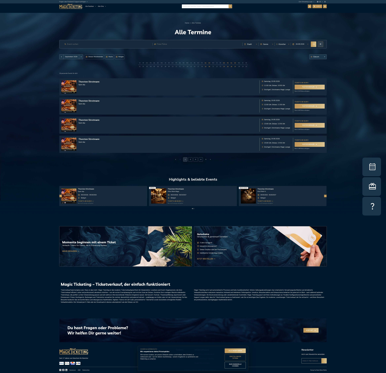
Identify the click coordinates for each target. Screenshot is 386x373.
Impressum (72, 370)
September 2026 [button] (71, 57)
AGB (79, 370)
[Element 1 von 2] (192, 208)
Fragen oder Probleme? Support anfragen (73, 2)
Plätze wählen (309, 87)
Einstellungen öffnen (235, 357)
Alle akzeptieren (235, 351)
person (309, 6)
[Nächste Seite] (206, 159)
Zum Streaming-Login (306, 2)
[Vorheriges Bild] (60, 196)
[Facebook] (63, 370)
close (325, 2)
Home (187, 23)
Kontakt (311, 330)
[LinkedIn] (66, 370)
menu (325, 6)
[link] (103, 196)
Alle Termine (196, 23)
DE (321, 2)
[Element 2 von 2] (193, 208)
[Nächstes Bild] (325, 196)
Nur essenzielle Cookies (235, 365)
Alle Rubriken (90, 6)
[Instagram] (60, 370)
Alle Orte (102, 6)
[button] (300, 44)
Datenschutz (85, 370)
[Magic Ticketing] (70, 6)
